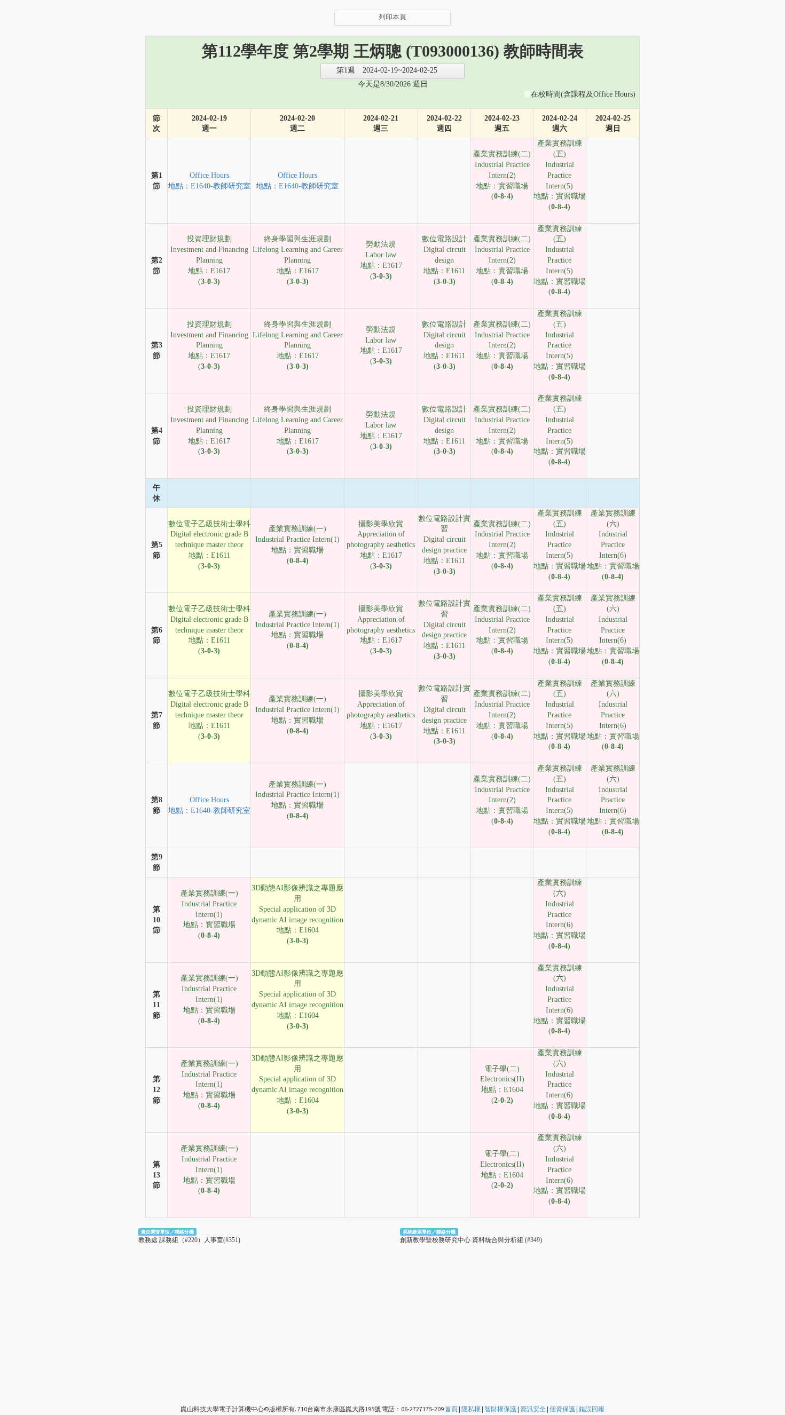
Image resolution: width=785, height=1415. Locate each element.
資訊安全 (533, 1409)
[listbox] (392, 71)
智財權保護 (500, 1409)
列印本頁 (392, 17)
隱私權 (471, 1409)
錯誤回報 (592, 1409)
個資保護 (562, 1409)
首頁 (451, 1409)
